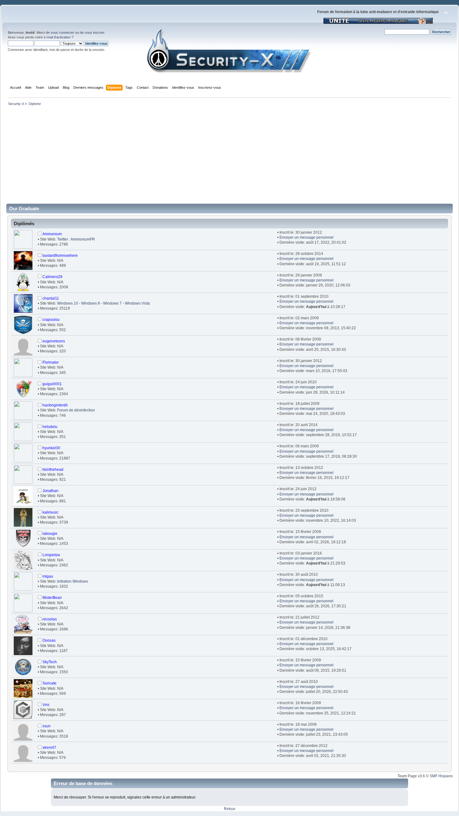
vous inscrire (94, 32)
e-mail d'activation (57, 37)
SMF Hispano (441, 776)
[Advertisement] (229, 157)
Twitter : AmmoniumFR (76, 239)
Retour (229, 809)
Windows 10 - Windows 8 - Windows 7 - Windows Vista (103, 303)
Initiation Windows (72, 581)
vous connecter (62, 32)
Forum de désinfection (76, 410)
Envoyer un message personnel (306, 237)
